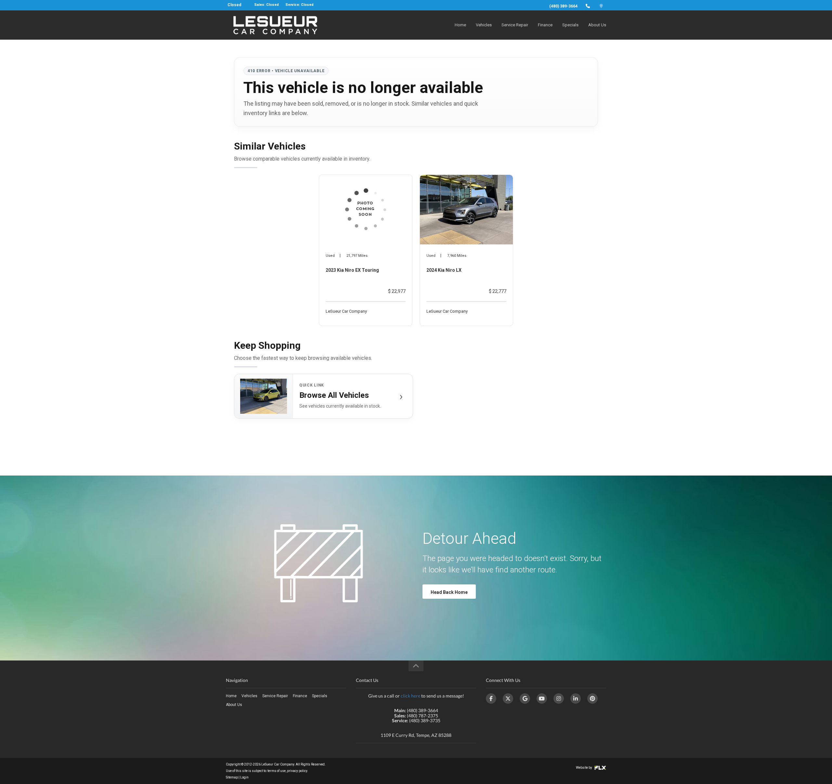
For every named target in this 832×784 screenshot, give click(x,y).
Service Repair (514, 24)
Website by (584, 767)
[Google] (525, 698)
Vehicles (484, 24)
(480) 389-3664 (563, 6)
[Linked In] (575, 698)
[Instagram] (558, 698)
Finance (545, 24)
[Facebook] (491, 698)
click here (410, 696)
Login (244, 777)
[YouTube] (542, 698)
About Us (597, 24)
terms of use (276, 771)
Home (460, 24)
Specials (570, 24)
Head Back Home (449, 592)
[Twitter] (508, 698)
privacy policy (297, 771)
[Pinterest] (592, 698)
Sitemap (232, 777)
